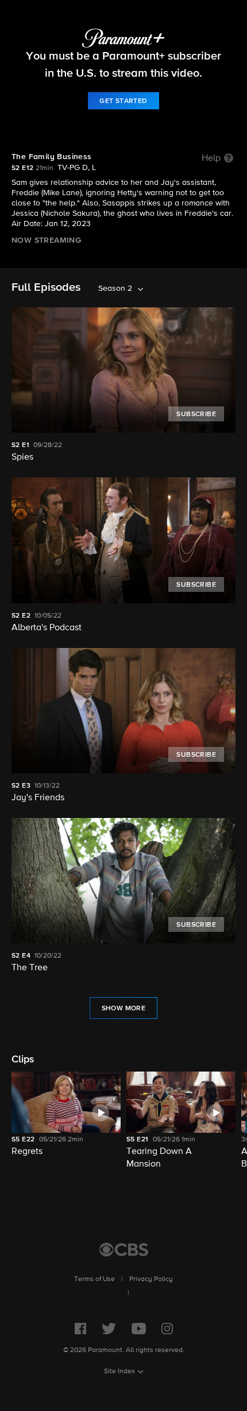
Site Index (119, 1371)
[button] (66, 1121)
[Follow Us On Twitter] (109, 1328)
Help (211, 158)
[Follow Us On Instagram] (167, 1328)
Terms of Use (94, 1279)
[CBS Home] (123, 1249)
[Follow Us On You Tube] (139, 1328)
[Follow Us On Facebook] (80, 1328)
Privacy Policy (151, 1279)
